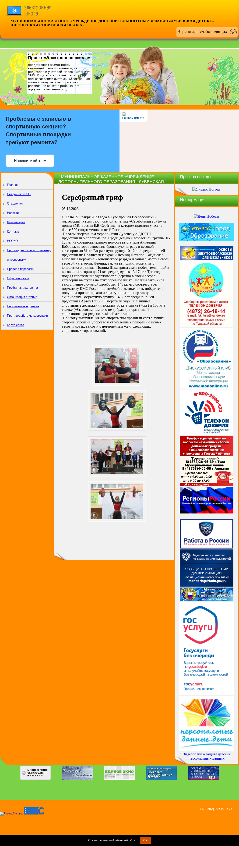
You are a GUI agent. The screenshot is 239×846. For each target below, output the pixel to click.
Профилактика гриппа (22, 287)
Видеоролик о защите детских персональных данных (207, 756)
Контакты (13, 231)
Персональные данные (23, 306)
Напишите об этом (30, 161)
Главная (12, 185)
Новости (13, 213)
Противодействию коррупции (27, 315)
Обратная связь (18, 278)
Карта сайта (15, 325)
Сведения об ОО (19, 194)
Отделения (15, 203)
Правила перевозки (20, 269)
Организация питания (22, 297)
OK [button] (145, 840)
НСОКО (12, 241)
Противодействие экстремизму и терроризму (29, 254)
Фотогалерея (16, 222)
